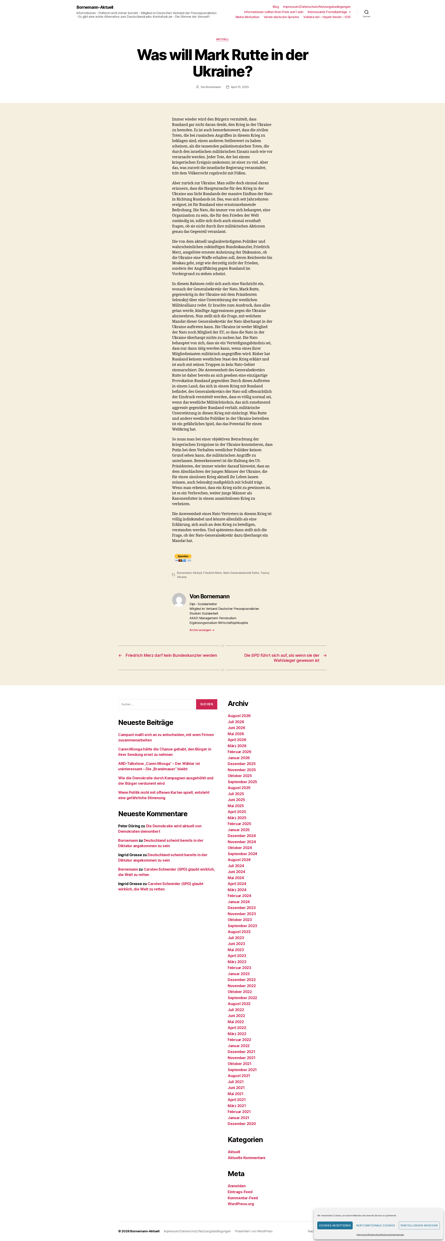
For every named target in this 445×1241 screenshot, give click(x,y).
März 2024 (237, 890)
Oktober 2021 (240, 1064)
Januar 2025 (239, 830)
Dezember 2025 (242, 764)
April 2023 (237, 956)
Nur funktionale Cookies (375, 1225)
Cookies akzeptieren (335, 1225)
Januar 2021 (238, 1118)
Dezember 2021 (241, 1052)
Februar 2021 (239, 1112)
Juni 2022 (236, 1016)
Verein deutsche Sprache (281, 17)
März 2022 (237, 1034)
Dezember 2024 (242, 836)
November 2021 (242, 1058)
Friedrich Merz (212, 573)
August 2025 (239, 788)
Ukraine (182, 577)
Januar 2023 (239, 974)
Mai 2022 (236, 1022)
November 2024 (242, 842)
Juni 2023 (236, 944)
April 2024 (237, 884)
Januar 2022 (239, 1046)
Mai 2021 (236, 1094)
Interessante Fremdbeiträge (327, 12)
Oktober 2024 (240, 848)
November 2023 (242, 914)
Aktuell (222, 39)
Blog (276, 7)
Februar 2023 (239, 968)
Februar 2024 (239, 896)
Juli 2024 (236, 866)
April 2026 (237, 740)
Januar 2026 (239, 758)
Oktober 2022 (240, 992)
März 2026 (237, 746)
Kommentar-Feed (243, 1198)
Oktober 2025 (240, 776)
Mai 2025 (236, 806)
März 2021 (237, 1106)
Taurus (264, 573)
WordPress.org (241, 1204)
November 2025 (242, 770)
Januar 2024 (239, 902)
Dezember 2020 (242, 1124)
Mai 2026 (236, 734)
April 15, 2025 (240, 87)
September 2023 (242, 926)
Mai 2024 (236, 878)
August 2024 (239, 860)
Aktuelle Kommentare (246, 1158)
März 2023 (237, 962)
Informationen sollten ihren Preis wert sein (273, 12)
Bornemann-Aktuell (94, 7)
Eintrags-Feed (240, 1192)
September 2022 (242, 998)
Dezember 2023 (242, 908)
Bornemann (213, 87)
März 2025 (237, 818)
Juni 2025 (236, 800)
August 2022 (239, 1004)
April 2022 (237, 1028)
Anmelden (237, 1186)
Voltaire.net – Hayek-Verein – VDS (327, 17)
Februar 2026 (239, 752)
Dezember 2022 (242, 980)
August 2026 (239, 716)
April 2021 (237, 1100)
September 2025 (242, 782)
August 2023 (239, 932)
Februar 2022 (239, 1040)
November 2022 (242, 986)
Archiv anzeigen (201, 630)
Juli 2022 (236, 1010)
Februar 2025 (239, 824)
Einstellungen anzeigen (419, 1225)
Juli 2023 (236, 938)
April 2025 (237, 812)
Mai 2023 (236, 950)
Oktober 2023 (240, 920)
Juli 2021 (236, 1082)
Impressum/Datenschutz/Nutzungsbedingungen (380, 1234)
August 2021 (239, 1076)
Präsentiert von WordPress (253, 1231)
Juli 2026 (236, 722)
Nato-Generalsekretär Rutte (241, 573)
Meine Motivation (247, 17)
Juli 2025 (236, 794)
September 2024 (242, 854)
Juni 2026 (236, 728)
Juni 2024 (236, 872)
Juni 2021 (236, 1088)
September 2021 (242, 1070)
